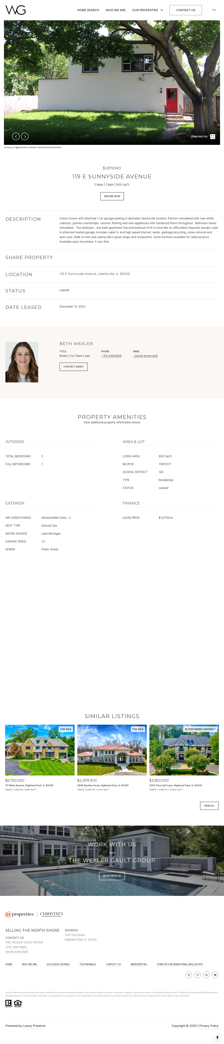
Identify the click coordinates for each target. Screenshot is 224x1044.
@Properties (139, 964)
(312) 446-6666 (16, 947)
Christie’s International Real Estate (180, 964)
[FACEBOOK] (188, 975)
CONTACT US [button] (185, 10)
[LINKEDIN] (206, 975)
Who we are (29, 964)
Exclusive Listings (58, 964)
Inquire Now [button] (112, 196)
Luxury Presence (34, 1025)
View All (209, 805)
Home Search (88, 10)
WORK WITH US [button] (112, 875)
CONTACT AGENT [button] (73, 366)
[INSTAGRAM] (197, 975)
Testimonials (88, 964)
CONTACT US (113, 964)
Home (8, 964)
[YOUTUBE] (215, 975)
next (25, 136)
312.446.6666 (112, 356)
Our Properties (145, 10)
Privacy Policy (209, 1025)
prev (16, 136)
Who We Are (116, 10)
